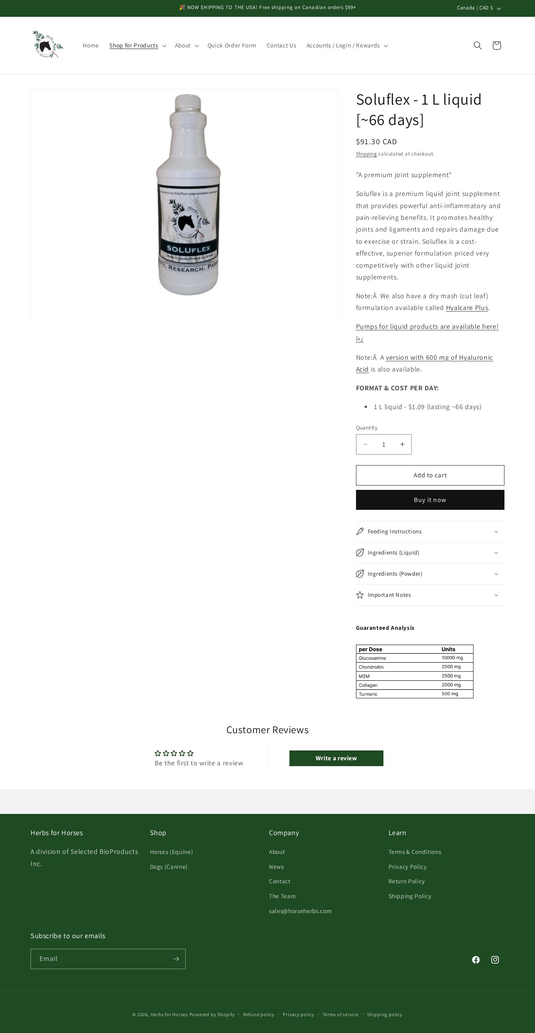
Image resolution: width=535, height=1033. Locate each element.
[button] (137, 45)
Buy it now (430, 499)
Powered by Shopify (212, 1014)
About (277, 851)
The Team (282, 896)
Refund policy (259, 1014)
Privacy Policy (408, 866)
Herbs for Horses (169, 1014)
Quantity (367, 427)
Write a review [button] (336, 758)
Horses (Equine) (171, 851)
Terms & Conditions (415, 851)
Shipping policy (385, 1014)
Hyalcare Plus (467, 307)
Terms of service (340, 1014)
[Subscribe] (175, 959)
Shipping (366, 153)
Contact (280, 881)
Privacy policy (298, 1014)
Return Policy (407, 881)
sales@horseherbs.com (300, 911)
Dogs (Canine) (169, 866)
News (276, 866)
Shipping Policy (410, 896)
